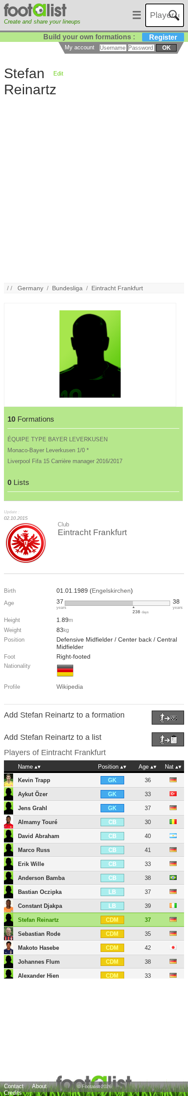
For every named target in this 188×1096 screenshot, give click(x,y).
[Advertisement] (94, 189)
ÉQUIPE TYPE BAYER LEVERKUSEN (57, 439)
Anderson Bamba (41, 878)
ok (166, 48)
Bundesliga (67, 288)
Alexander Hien (38, 975)
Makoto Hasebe (38, 948)
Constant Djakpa (40, 906)
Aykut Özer (33, 794)
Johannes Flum (39, 962)
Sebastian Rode (39, 934)
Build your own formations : (110, 37)
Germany (30, 288)
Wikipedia (69, 686)
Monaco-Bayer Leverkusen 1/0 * (48, 450)
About (39, 1086)
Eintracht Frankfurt (117, 288)
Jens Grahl (32, 808)
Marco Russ (34, 850)
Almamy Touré (37, 822)
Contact (14, 1086)
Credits (13, 1092)
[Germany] (65, 677)
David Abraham (38, 836)
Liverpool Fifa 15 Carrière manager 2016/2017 (64, 461)
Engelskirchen (111, 590)
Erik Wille (31, 864)
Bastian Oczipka (40, 892)
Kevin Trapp (34, 780)
